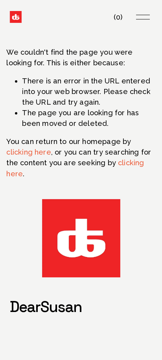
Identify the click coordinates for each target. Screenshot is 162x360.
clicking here (28, 152)
